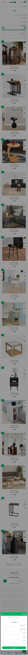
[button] (3, 636)
